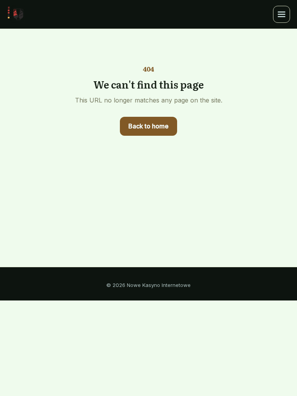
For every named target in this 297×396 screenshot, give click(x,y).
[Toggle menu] (281, 14)
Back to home (148, 126)
